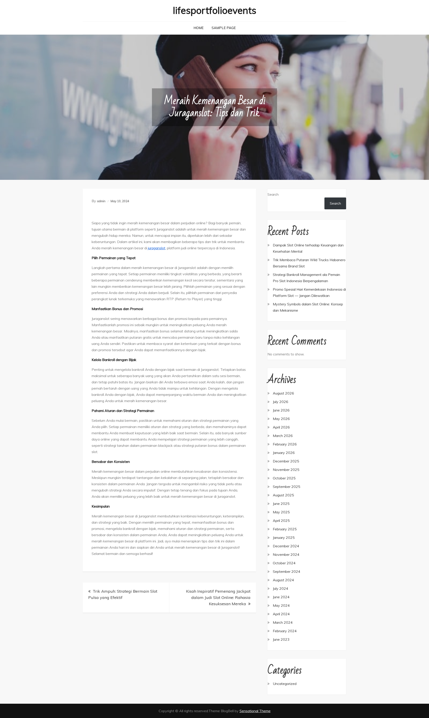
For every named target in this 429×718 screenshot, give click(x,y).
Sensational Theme (255, 711)
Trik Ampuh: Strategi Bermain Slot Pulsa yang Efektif (122, 594)
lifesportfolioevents (214, 10)
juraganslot (156, 248)
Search (273, 194)
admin (101, 201)
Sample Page (224, 28)
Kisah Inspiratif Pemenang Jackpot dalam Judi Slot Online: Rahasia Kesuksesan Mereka (218, 597)
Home (198, 28)
